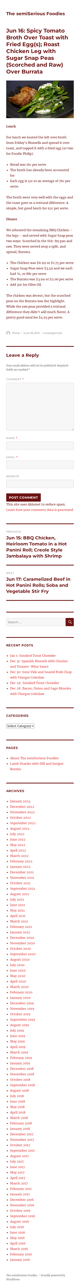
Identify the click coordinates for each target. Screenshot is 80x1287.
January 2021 (20, 932)
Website (12, 476)
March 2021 (19, 921)
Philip (16, 333)
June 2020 (18, 970)
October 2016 (20, 1211)
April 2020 (18, 981)
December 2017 (21, 1134)
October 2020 (20, 949)
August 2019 (19, 1025)
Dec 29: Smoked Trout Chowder (34, 683)
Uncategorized (52, 333)
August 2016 (19, 1221)
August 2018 (19, 1090)
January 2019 (20, 1063)
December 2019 (22, 1003)
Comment (15, 379)
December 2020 (22, 938)
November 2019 (22, 1009)
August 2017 (19, 1156)
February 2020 (21, 992)
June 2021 (17, 905)
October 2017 (20, 1145)
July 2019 (17, 1030)
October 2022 (20, 818)
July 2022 (17, 834)
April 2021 (17, 916)
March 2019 (19, 1052)
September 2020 (23, 954)
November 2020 (22, 943)
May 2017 (17, 1172)
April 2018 (17, 1112)
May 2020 (17, 976)
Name (11, 438)
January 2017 (20, 1194)
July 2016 (17, 1227)
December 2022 (22, 807)
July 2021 (17, 899)
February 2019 (21, 1058)
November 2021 (22, 878)
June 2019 (17, 1036)
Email (12, 457)
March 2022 (19, 856)
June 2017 (17, 1167)
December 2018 (22, 1069)
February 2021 (21, 927)
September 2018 (22, 1085)
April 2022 (18, 850)
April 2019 (18, 1047)
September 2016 (22, 1216)
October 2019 (20, 1014)
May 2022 (17, 845)
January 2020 (20, 998)
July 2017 (17, 1161)
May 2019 (17, 1041)
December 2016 (22, 1200)
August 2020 (20, 959)
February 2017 (21, 1189)
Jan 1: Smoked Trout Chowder (33, 656)
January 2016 (20, 1260)
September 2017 (22, 1150)
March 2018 (19, 1118)
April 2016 (18, 1243)
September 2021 (22, 888)
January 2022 (20, 867)
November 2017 (22, 1140)
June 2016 (17, 1232)
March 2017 (19, 1183)
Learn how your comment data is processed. (40, 510)
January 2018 (20, 1129)
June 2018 (17, 1101)
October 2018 (20, 1080)
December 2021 (22, 872)
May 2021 (17, 910)
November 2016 (22, 1205)
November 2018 (22, 1074)
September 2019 (22, 1019)
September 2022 (23, 823)
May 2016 (17, 1238)
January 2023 (20, 801)
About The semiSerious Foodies (34, 758)
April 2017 (17, 1178)
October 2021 (20, 883)
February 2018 (21, 1123)
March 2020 (19, 987)
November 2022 (22, 812)
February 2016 (21, 1254)
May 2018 (17, 1107)
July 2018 (17, 1096)
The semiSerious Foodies (35, 13)
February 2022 (21, 861)
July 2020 (17, 965)
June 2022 (18, 839)
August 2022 (20, 828)
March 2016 (19, 1249)
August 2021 (19, 894)
